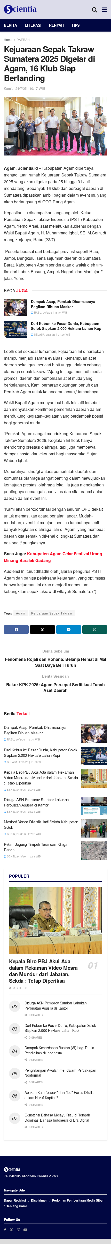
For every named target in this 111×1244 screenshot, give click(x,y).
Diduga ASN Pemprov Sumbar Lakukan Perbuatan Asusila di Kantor (36, 802)
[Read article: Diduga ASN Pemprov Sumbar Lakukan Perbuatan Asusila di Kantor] (94, 806)
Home (8, 39)
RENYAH (56, 25)
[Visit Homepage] (20, 9)
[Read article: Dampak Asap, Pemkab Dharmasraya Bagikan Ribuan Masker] (15, 307)
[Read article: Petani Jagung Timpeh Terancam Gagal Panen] (94, 850)
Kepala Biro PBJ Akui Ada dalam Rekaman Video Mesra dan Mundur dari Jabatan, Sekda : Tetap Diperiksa (41, 777)
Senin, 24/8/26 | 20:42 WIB (23, 834)
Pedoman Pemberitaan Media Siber (78, 1200)
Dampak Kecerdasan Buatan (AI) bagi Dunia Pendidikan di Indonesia (59, 1050)
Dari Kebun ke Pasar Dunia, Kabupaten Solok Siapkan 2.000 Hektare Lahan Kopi (66, 326)
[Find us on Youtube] (25, 1230)
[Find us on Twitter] (11, 1230)
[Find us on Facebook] (5, 1230)
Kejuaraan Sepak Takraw (51, 613)
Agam (20, 613)
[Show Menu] (104, 9)
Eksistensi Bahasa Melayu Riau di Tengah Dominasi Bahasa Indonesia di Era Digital (57, 1117)
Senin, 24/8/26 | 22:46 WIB (23, 789)
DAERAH (23, 39)
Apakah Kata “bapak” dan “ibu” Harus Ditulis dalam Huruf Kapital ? (59, 1095)
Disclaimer (39, 1200)
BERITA (10, 25)
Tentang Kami (16, 1206)
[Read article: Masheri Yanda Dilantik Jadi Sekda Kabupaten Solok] (94, 828)
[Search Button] (94, 9)
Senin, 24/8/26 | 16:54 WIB (23, 856)
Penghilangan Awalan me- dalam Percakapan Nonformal (60, 1073)
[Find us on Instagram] (18, 1230)
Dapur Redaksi (15, 1200)
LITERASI (33, 25)
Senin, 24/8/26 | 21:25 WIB (23, 811)
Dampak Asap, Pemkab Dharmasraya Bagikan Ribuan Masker (63, 304)
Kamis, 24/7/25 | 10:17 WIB (24, 88)
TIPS (76, 25)
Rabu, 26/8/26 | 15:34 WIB (50, 312)
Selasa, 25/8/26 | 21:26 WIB (51, 334)
